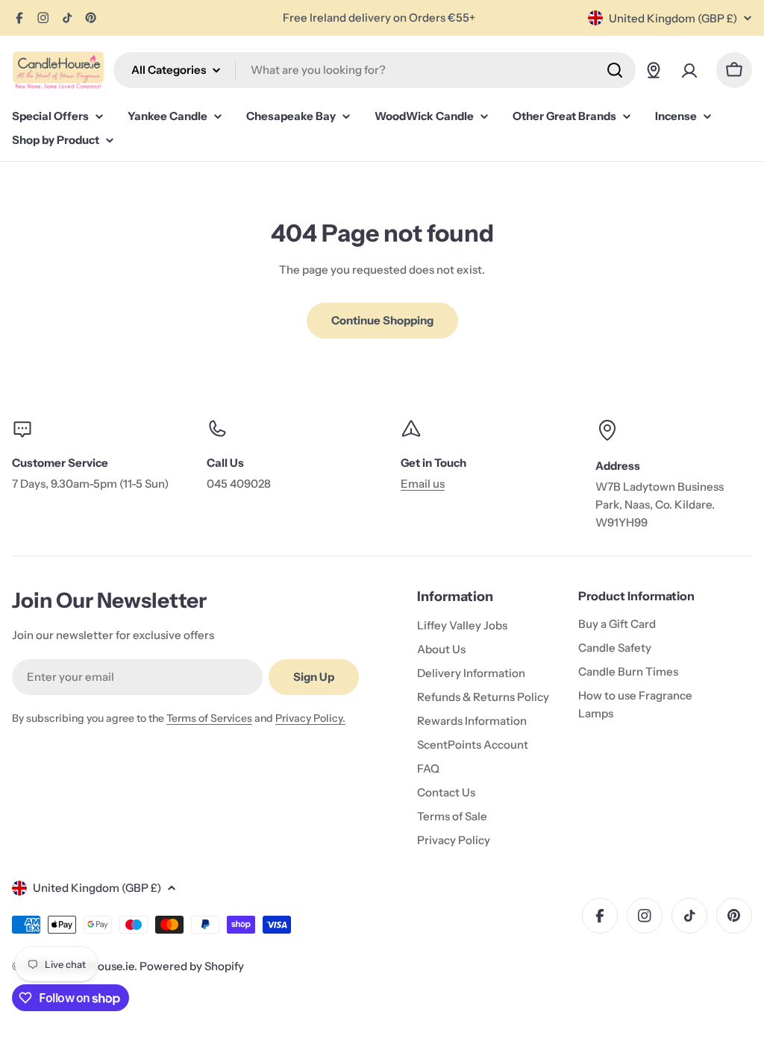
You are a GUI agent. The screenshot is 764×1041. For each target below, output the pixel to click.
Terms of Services (209, 718)
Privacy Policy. (310, 718)
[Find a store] (654, 70)
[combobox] (374, 70)
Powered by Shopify (192, 966)
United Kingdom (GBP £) (673, 18)
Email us (423, 484)
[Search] (615, 70)
